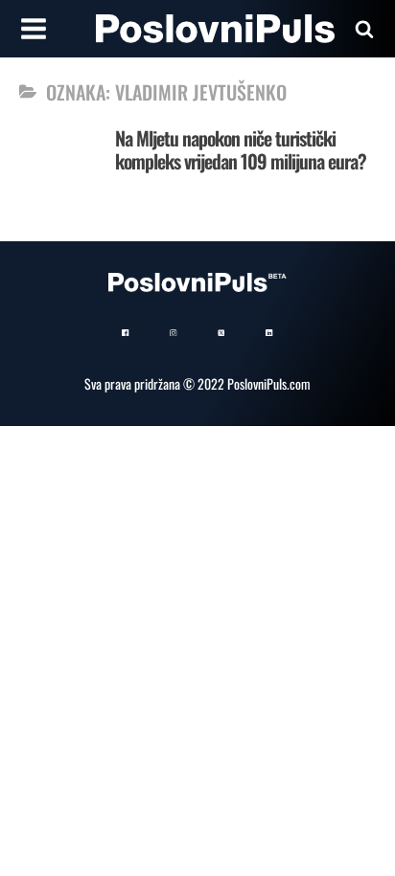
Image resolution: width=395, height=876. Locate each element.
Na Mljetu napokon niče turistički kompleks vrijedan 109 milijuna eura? (240, 149)
